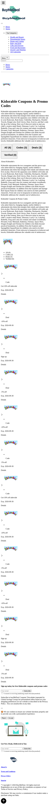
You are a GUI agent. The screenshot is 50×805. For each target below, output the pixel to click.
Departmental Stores (17, 39)
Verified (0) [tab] (10, 259)
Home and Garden (17, 41)
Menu (4, 58)
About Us (4, 767)
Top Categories (12, 33)
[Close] (2, 23)
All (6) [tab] (8, 253)
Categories (9, 69)
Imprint (3, 780)
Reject (4, 718)
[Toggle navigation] (3, 3)
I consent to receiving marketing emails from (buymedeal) (22, 693)
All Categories (15, 52)
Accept (10, 718)
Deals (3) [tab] (9, 257)
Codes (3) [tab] (9, 255)
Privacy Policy (6, 776)
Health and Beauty (17, 37)
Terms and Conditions (8, 771)
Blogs (8, 27)
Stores (8, 29)
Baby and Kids (15, 43)
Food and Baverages (17, 48)
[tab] (6, 147)
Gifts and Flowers (16, 46)
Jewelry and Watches (18, 50)
